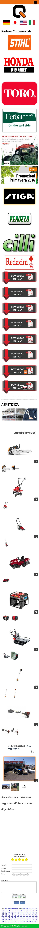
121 (17, 908)
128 (3, 910)
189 (6, 919)
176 (3, 918)
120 (14, 908)
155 (12, 914)
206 (21, 921)
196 (27, 919)
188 (3, 919)
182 (21, 918)
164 (3, 916)
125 (29, 908)
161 (30, 914)
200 (3, 921)
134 (21, 910)
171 (24, 916)
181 (18, 918)
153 (6, 914)
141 (6, 912)
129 (6, 910)
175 (36, 916)
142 (9, 912)
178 (9, 918)
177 (6, 918)
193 (18, 919)
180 (15, 918)
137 (30, 910)
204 (15, 921)
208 (27, 921)
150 (33, 912)
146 (21, 912)
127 (35, 908)
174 (33, 916)
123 (23, 908)
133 (18, 910)
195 (24, 919)
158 (21, 914)
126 (32, 908)
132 (15, 910)
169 (18, 916)
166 (9, 916)
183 (24, 918)
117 (5, 908)
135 (24, 910)
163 (36, 914)
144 (15, 912)
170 (21, 916)
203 (12, 921)
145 (18, 912)
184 (27, 918)
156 (15, 914)
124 (26, 908)
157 (18, 914)
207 (24, 921)
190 (9, 919)
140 (3, 912)
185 (30, 918)
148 (27, 912)
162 (33, 914)
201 (6, 921)
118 (8, 908)
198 (33, 919)
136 (27, 910)
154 (9, 914)
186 (33, 918)
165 (6, 916)
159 (24, 914)
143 (12, 912)
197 (30, 919)
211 (36, 921)
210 (33, 921)
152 (3, 914)
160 (27, 914)
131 (12, 910)
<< (3, 908)
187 (36, 918)
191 (12, 919)
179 (12, 918)
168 (15, 916)
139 (36, 910)
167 (12, 916)
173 (30, 916)
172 (27, 916)
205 (18, 921)
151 (36, 912)
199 (36, 919)
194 (21, 919)
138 (33, 910)
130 (9, 910)
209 (30, 921)
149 (30, 912)
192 (15, 919)
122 (20, 908)
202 (9, 921)
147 (24, 912)
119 (11, 908)
